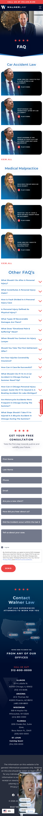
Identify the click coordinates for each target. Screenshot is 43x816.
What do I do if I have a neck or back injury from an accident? (28, 214)
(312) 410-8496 (20, 690)
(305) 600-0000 (21, 734)
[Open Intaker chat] (21, 815)
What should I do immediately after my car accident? (27, 110)
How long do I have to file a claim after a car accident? (28, 81)
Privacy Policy (7, 559)
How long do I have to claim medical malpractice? (26, 244)
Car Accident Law (21, 64)
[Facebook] (13, 794)
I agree (6, 547)
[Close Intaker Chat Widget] (41, 769)
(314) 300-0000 (16, 744)
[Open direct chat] (37, 769)
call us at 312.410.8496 (22, 2)
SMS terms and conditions (23, 559)
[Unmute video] (30, 790)
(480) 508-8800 (21, 703)
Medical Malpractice (21, 168)
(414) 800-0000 (19, 717)
